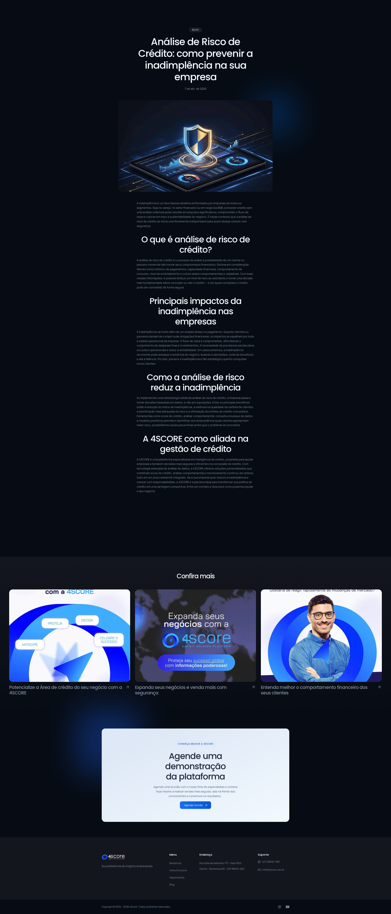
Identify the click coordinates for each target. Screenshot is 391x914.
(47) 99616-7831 (271, 861)
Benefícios (175, 863)
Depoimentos (176, 877)
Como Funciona (178, 870)
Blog (171, 884)
